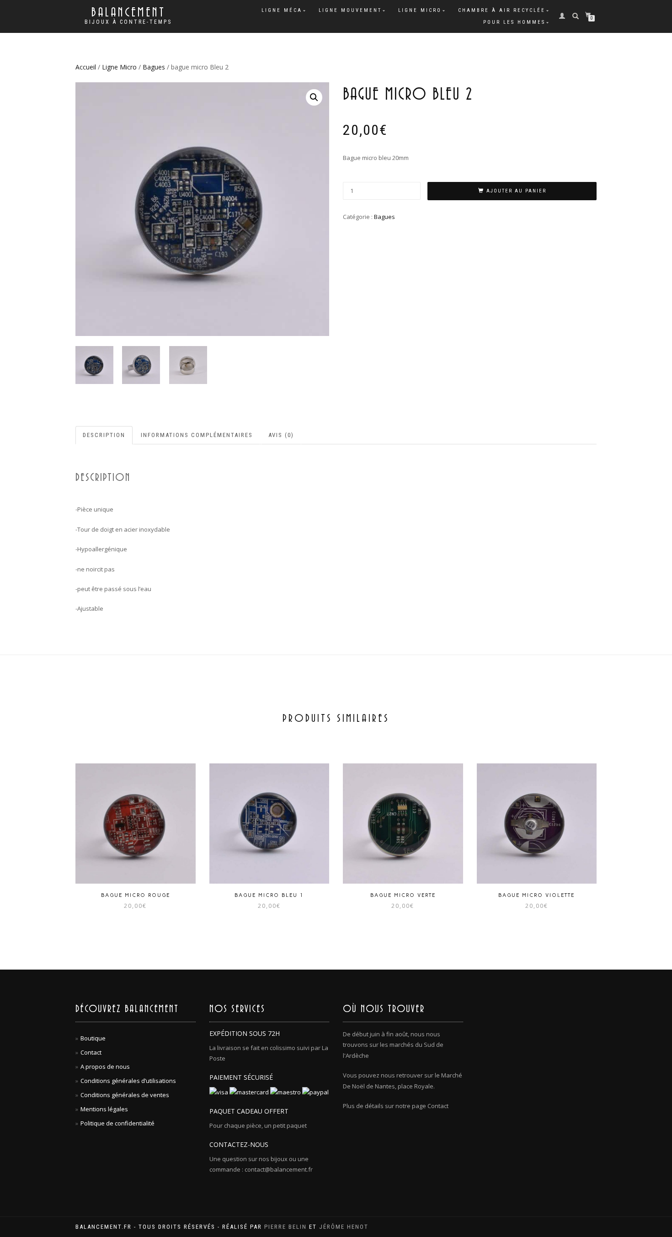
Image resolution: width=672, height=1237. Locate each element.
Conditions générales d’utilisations (128, 1081)
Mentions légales (104, 1109)
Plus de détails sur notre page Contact (395, 1106)
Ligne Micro (420, 10)
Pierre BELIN (285, 1226)
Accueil (85, 67)
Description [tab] (104, 435)
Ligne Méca (281, 10)
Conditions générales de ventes (124, 1095)
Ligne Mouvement (350, 10)
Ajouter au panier (516, 191)
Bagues (154, 67)
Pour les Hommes (514, 22)
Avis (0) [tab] (281, 435)
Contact (90, 1052)
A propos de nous (105, 1066)
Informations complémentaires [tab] (197, 435)
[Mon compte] (565, 15)
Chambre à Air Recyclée (501, 10)
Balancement (128, 12)
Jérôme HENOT (343, 1226)
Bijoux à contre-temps (128, 22)
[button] (314, 97)
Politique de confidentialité (117, 1123)
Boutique (93, 1038)
